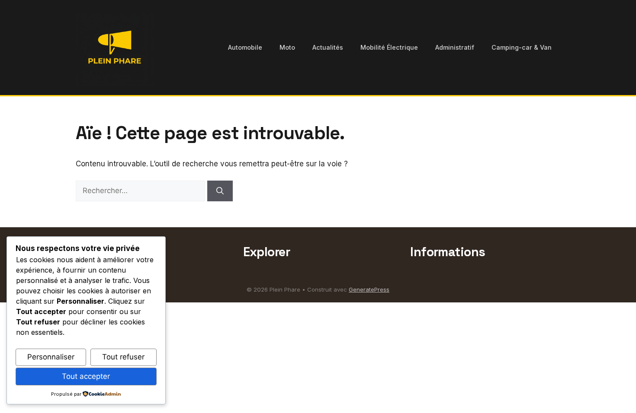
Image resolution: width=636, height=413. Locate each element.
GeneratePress (369, 289)
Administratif (454, 47)
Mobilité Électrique (389, 47)
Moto (287, 47)
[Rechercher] (220, 191)
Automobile (245, 47)
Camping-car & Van (521, 47)
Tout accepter (86, 376)
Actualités (327, 47)
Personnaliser (50, 357)
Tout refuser (123, 357)
